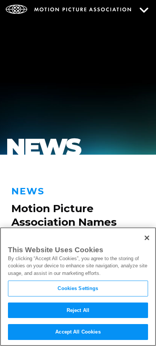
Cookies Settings (78, 288)
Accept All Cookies (77, 332)
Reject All (78, 310)
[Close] (147, 238)
